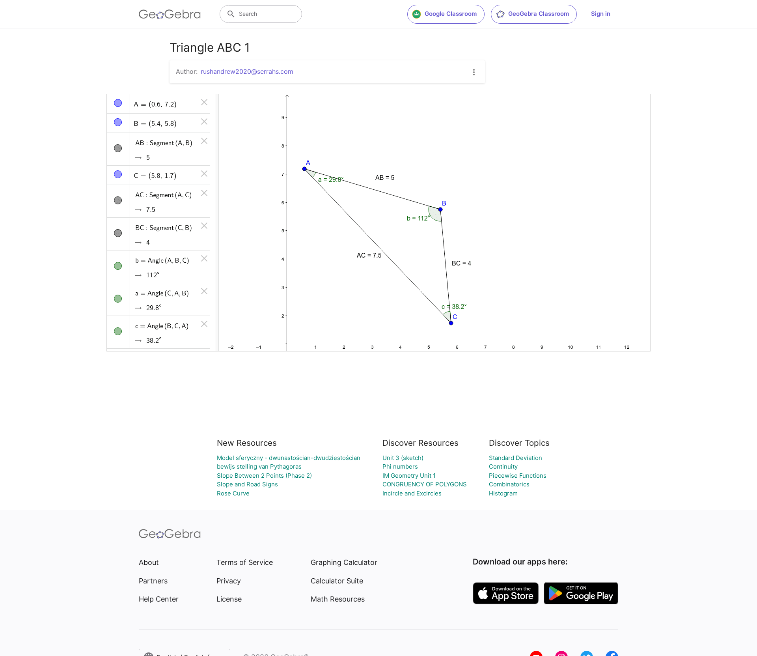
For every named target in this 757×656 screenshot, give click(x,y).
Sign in (600, 13)
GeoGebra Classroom (538, 13)
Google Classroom (451, 13)
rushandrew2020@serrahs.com (247, 71)
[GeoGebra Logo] (170, 14)
